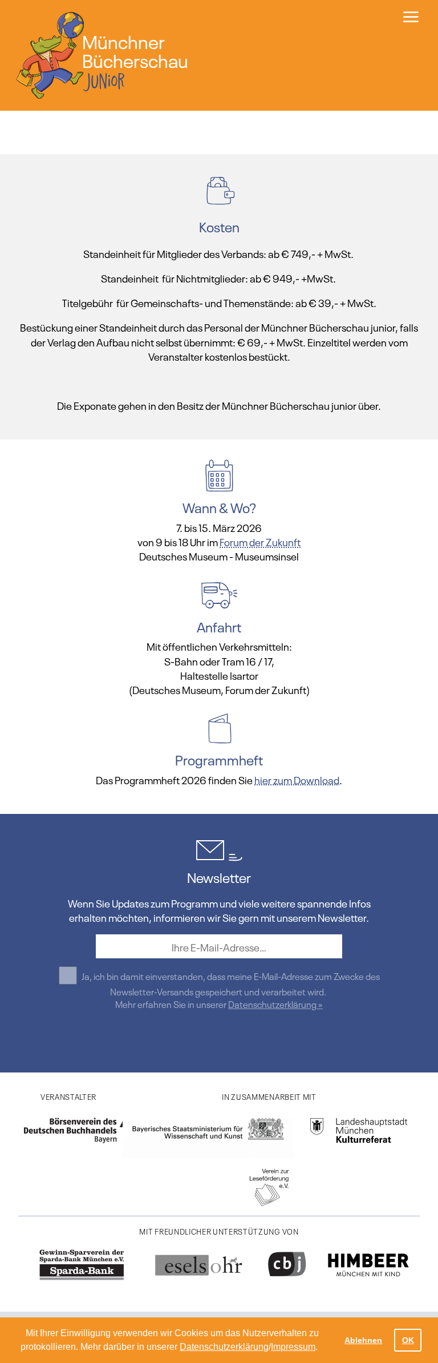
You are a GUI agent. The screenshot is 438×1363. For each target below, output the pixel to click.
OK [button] (408, 1340)
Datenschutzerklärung (224, 1347)
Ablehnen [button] (363, 1340)
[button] (321, 1348)
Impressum (293, 1347)
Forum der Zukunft (260, 541)
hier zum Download (296, 779)
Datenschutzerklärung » (275, 1003)
